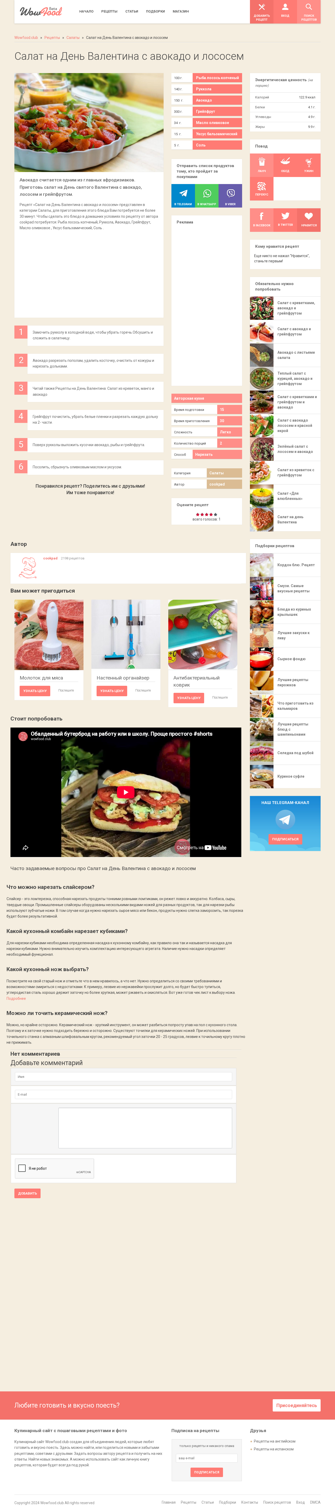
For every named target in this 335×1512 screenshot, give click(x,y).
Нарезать (204, 454)
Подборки (227, 1502)
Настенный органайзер (123, 678)
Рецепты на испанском (274, 1449)
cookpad (217, 484)
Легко (225, 432)
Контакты (249, 1502)
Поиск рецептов (277, 1502)
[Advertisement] (89, 271)
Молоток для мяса (41, 678)
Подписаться (285, 839)
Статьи (208, 1502)
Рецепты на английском (274, 1441)
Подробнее (16, 998)
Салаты (216, 473)
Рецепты (188, 1502)
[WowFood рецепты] (41, 11)
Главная (169, 1502)
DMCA (315, 1502)
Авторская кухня (189, 398)
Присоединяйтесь (296, 1405)
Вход (300, 1502)
